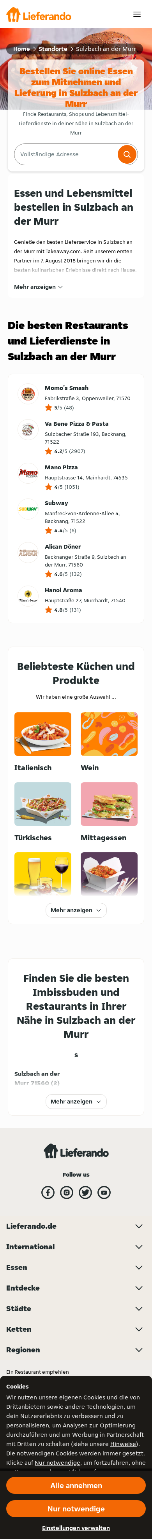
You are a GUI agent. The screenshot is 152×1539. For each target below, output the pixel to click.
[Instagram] (66, 1192)
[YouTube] (104, 1192)
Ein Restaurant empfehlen (37, 1371)
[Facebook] (48, 1192)
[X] (85, 1192)
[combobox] (65, 154)
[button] (127, 154)
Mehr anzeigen (35, 287)
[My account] (137, 14)
